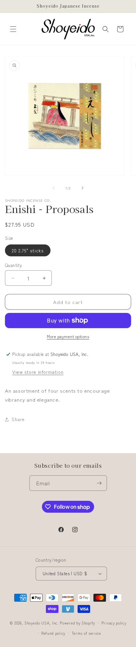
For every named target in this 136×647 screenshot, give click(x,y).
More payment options (68, 336)
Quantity (13, 265)
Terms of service (86, 633)
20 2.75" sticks (28, 250)
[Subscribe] (99, 483)
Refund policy (53, 633)
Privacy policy (113, 622)
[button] (13, 29)
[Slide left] (53, 188)
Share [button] (18, 419)
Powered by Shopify (77, 622)
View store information (37, 371)
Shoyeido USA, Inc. (41, 622)
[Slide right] (82, 188)
